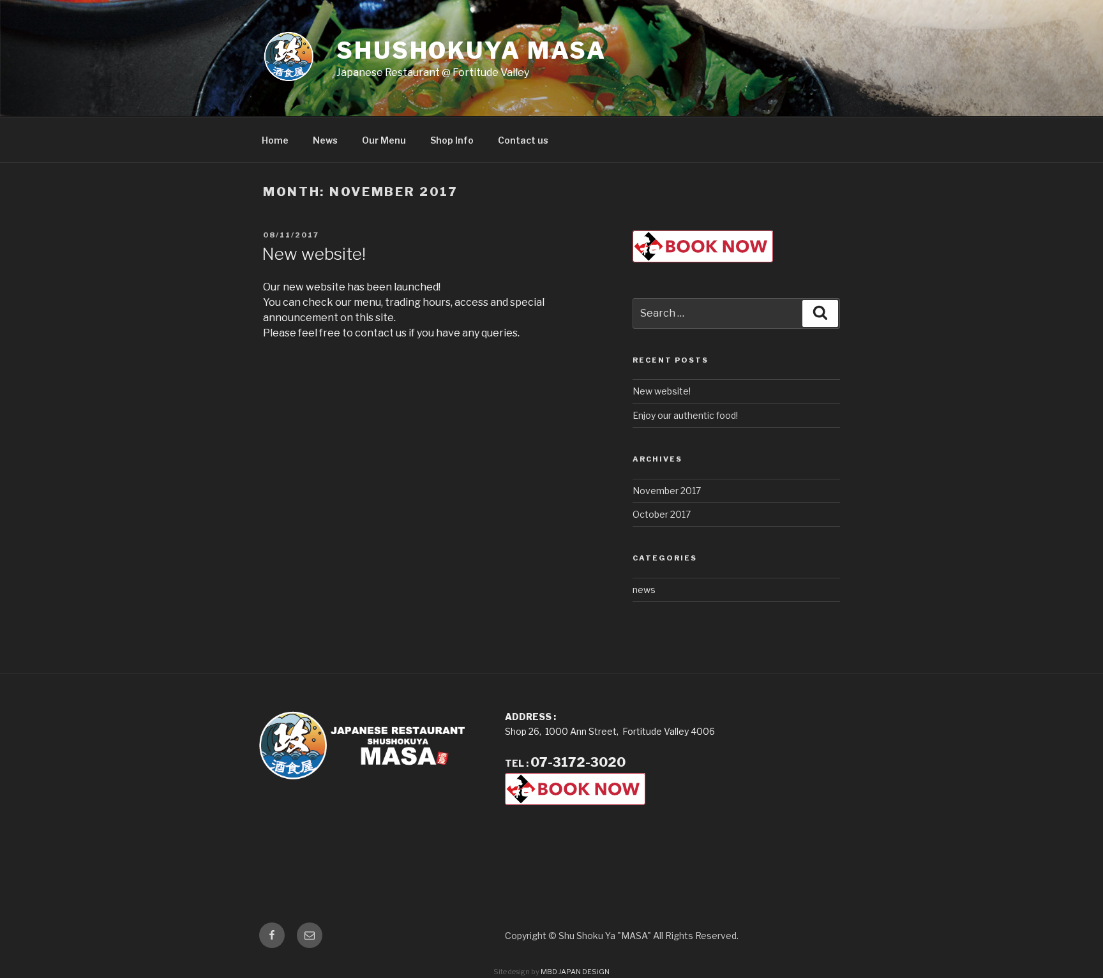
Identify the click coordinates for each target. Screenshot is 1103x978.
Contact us (523, 140)
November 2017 (667, 490)
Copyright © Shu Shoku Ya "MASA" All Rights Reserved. (622, 935)
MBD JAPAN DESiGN (575, 971)
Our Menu (384, 140)
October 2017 (662, 514)
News (325, 140)
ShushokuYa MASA (471, 50)
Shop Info (452, 140)
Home (275, 140)
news (644, 589)
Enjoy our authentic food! (685, 415)
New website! (314, 254)
